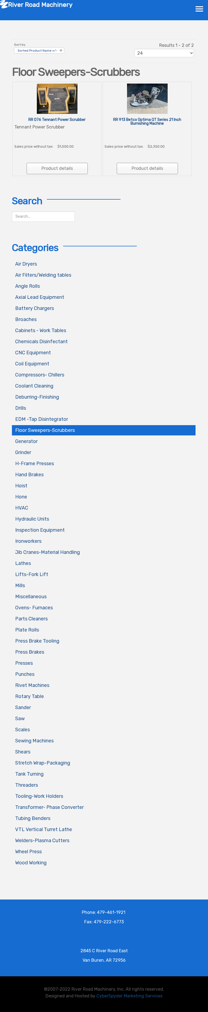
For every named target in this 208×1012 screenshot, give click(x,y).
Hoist (21, 486)
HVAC (21, 508)
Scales (22, 730)
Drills (20, 408)
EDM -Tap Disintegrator (41, 419)
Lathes (23, 563)
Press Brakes (29, 652)
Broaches (26, 319)
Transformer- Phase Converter (49, 807)
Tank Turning (29, 774)
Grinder (23, 452)
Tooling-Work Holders (39, 796)
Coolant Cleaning (34, 386)
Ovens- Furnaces (34, 608)
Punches (24, 674)
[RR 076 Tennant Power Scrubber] (57, 98)
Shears (22, 752)
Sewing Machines (34, 741)
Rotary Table (29, 696)
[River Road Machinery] (4, 3)
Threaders (26, 785)
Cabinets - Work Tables (40, 330)
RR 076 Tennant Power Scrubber (57, 119)
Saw (20, 719)
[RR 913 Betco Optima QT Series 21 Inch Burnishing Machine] (147, 98)
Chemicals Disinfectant (41, 342)
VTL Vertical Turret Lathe (43, 829)
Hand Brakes (29, 475)
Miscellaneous (31, 597)
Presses (24, 663)
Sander (23, 707)
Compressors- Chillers (39, 375)
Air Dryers (26, 264)
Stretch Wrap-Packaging (42, 763)
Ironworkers (28, 541)
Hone (21, 497)
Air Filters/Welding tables (43, 275)
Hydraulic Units (32, 519)
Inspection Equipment (40, 530)
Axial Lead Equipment (39, 297)
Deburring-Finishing (37, 397)
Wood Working (31, 863)
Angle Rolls (27, 286)
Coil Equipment (32, 364)
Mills (20, 585)
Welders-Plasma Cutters (42, 841)
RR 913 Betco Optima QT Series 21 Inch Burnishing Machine (147, 121)
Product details (57, 168)
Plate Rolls (27, 630)
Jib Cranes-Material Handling (47, 552)
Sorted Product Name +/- (37, 50)
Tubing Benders (32, 818)
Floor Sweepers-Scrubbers (45, 430)
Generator (26, 441)
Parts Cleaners (31, 619)
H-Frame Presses (34, 464)
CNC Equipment (33, 353)
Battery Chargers (34, 308)
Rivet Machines (32, 685)
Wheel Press (28, 852)
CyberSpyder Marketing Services (129, 995)
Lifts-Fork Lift (31, 574)
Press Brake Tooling (37, 641)
